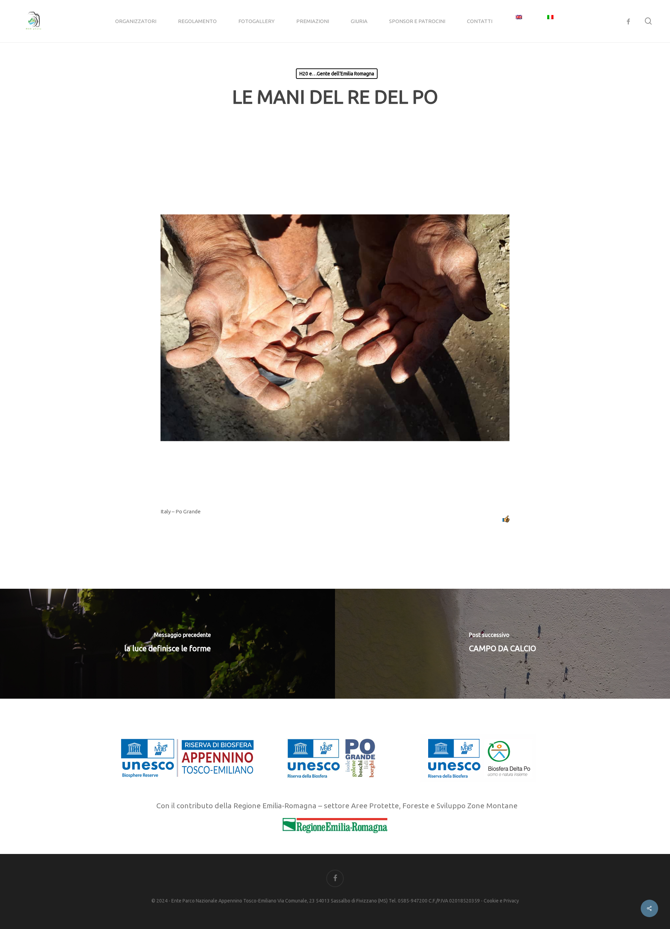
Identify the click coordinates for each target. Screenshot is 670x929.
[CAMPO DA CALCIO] (502, 644)
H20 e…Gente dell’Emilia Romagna (336, 73)
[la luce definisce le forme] (167, 644)
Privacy (511, 901)
